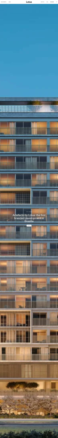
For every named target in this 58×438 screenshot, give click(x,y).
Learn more (29, 225)
